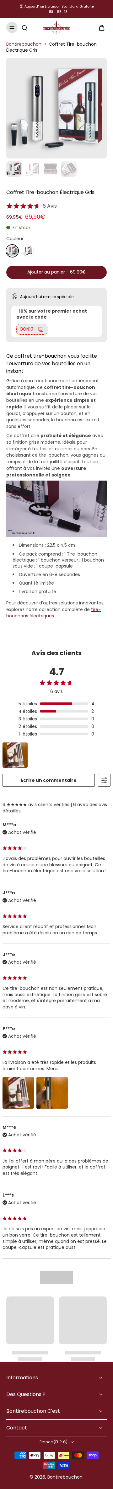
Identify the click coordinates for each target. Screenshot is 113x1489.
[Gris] (12, 251)
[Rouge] (27, 251)
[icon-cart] (100, 27)
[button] (56, 272)
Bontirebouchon (23, 44)
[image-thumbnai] (14, 169)
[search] (24, 27)
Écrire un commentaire (49, 780)
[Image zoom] (56, 108)
